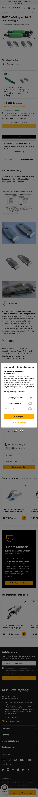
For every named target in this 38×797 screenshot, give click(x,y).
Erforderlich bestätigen (19, 422)
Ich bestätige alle (19, 416)
